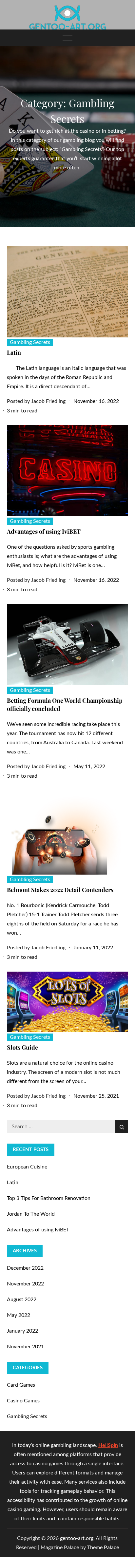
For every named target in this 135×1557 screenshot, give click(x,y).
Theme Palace (103, 1547)
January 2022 (22, 1331)
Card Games (21, 1385)
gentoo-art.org (76, 1538)
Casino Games (23, 1400)
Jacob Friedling (48, 401)
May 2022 (18, 1315)
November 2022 (25, 1283)
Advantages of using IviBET (44, 531)
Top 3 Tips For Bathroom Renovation (48, 1198)
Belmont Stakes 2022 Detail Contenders (60, 890)
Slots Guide (22, 1047)
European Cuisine (27, 1166)
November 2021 (25, 1346)
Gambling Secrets (30, 342)
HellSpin (108, 1445)
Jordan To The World (31, 1214)
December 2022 (25, 1268)
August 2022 (21, 1299)
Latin (14, 352)
